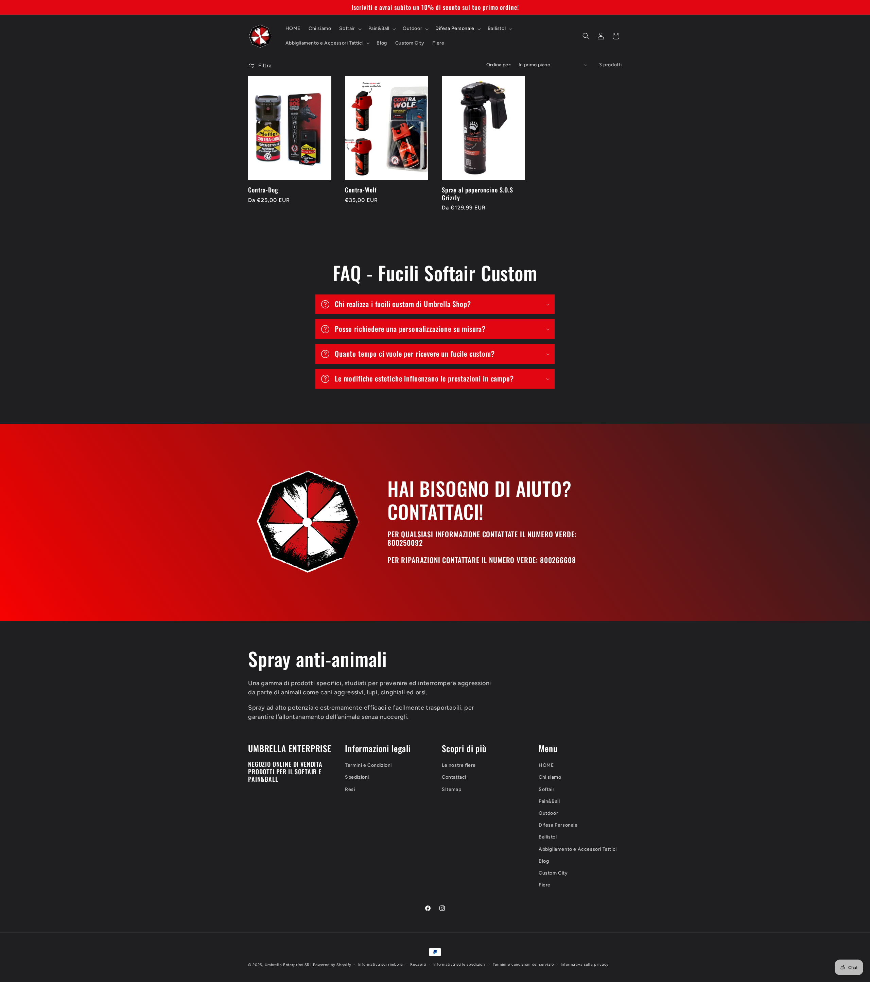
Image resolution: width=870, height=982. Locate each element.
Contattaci (454, 777)
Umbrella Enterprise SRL (288, 965)
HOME (546, 765)
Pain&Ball (549, 801)
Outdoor (548, 813)
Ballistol (548, 837)
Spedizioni (357, 777)
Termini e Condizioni (368, 765)
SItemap (451, 789)
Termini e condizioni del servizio (523, 964)
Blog (544, 861)
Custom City (553, 873)
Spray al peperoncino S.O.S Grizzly (477, 193)
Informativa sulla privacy (585, 964)
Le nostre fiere (459, 765)
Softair (546, 789)
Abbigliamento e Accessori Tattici (578, 849)
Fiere (545, 885)
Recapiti (418, 964)
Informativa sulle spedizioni (459, 964)
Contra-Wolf (361, 189)
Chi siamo (550, 777)
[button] (349, 28)
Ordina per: (498, 65)
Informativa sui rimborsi (381, 964)
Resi (350, 789)
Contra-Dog (263, 189)
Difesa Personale (558, 825)
